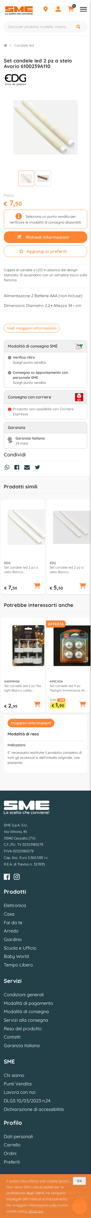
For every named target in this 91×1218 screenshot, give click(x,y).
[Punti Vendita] (45, 10)
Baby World (16, 956)
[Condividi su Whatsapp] (8, 468)
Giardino (13, 939)
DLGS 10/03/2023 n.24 (27, 1101)
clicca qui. (35, 1211)
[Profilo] (58, 10)
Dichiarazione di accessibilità (34, 1109)
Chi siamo (14, 1075)
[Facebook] (7, 878)
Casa (9, 914)
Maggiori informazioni (31, 723)
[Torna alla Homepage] (5, 45)
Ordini (10, 1153)
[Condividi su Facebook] (18, 468)
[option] (23, 547)
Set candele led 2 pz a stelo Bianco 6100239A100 (21, 569)
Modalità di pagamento (28, 1003)
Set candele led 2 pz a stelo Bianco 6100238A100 (66, 569)
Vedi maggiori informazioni (31, 328)
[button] (37, 586)
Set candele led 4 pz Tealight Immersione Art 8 (68, 688)
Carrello (12, 1145)
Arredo (11, 931)
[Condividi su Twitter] (38, 468)
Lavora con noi (19, 1092)
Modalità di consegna (26, 1011)
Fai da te (13, 922)
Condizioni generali (24, 994)
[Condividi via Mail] (28, 468)
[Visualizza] (26, 179)
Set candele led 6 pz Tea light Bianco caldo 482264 (22, 688)
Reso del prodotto (23, 1029)
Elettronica (15, 905)
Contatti (12, 1037)
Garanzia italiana (22, 1045)
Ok (79, 1181)
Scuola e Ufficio (20, 948)
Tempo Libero (18, 965)
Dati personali (18, 1136)
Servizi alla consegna (26, 1020)
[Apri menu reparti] (83, 10)
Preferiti (12, 1162)
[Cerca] (78, 26)
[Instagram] (17, 878)
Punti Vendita (18, 1084)
